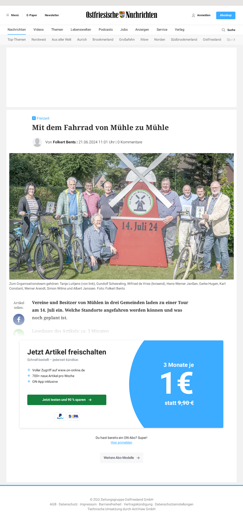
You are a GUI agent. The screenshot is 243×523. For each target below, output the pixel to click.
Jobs (124, 29)
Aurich (82, 39)
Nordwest (39, 39)
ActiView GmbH (143, 509)
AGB (53, 504)
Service (162, 29)
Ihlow (144, 39)
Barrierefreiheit (110, 504)
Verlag (179, 29)
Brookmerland (103, 39)
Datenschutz (68, 504)
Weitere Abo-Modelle (119, 457)
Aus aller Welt (61, 39)
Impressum (88, 504)
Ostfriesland (212, 39)
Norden (159, 39)
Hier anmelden (121, 442)
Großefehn (127, 39)
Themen (57, 29)
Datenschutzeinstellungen (174, 504)
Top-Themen (17, 39)
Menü (14, 15)
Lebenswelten (81, 29)
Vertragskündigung (138, 504)
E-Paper (32, 15)
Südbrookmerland (184, 39)
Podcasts (106, 29)
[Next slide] (229, 40)
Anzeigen (142, 29)
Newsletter (52, 15)
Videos (38, 29)
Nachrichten (17, 29)
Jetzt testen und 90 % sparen (64, 399)
